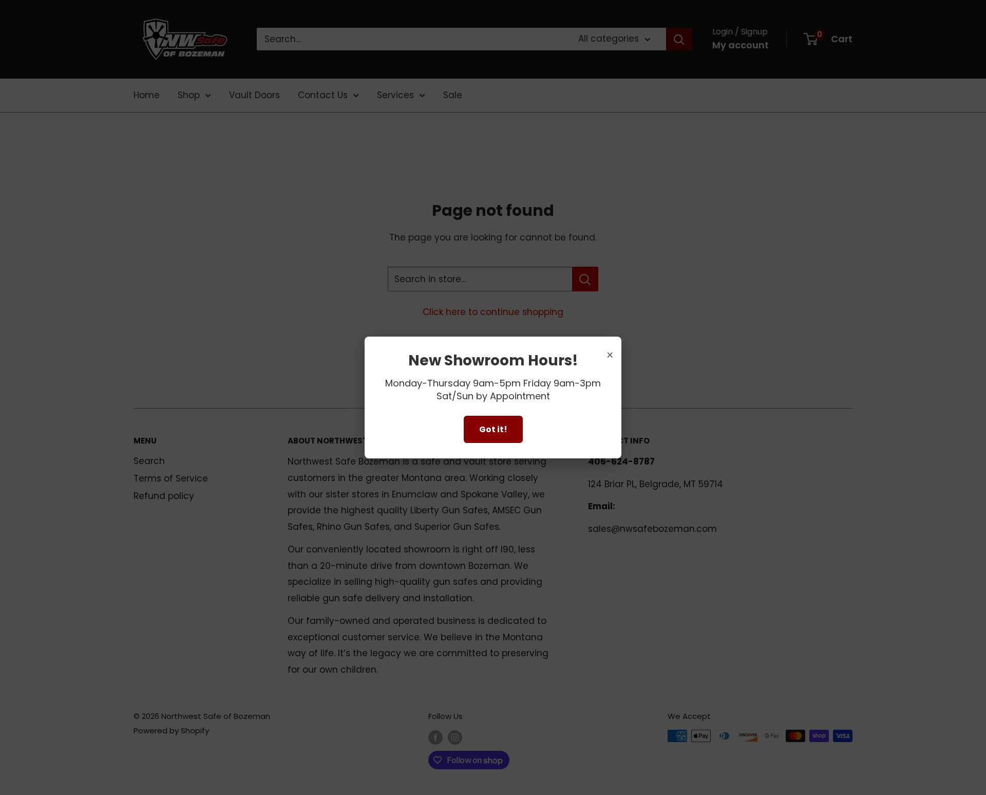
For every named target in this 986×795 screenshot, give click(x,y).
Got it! (493, 429)
